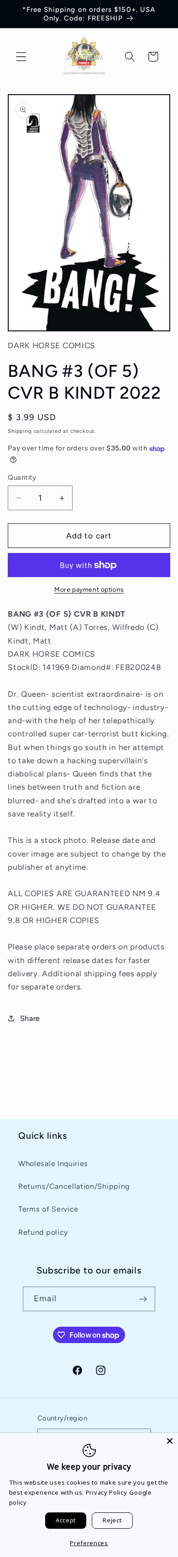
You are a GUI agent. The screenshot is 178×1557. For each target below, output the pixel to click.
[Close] (169, 1440)
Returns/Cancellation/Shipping (74, 1186)
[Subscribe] (143, 1299)
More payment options (89, 589)
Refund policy (43, 1232)
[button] (21, 56)
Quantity (22, 477)
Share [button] (30, 1018)
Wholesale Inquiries (53, 1163)
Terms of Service (48, 1209)
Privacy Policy (106, 1492)
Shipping (19, 431)
